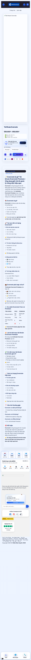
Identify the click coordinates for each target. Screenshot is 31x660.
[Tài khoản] (24, 4)
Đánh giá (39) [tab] (9, 173)
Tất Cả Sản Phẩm (6, 537)
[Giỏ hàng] (27, 4)
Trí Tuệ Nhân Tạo (7, 541)
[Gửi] (27, 506)
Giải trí (19, 541)
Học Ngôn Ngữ (16, 537)
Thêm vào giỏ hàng (25, 154)
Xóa (26, 146)
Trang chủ (12, 10)
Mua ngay (18, 154)
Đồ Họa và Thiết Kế (7, 538)
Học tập (15, 541)
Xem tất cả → (26, 460)
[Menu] (3, 4)
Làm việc (19, 10)
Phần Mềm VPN (23, 538)
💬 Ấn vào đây (15, 502)
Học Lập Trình (18, 540)
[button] (2, 658)
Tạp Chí (23, 537)
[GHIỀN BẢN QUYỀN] (14, 4)
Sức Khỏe (25, 540)
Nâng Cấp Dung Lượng (8, 540)
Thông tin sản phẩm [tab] (10, 171)
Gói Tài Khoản (7, 147)
